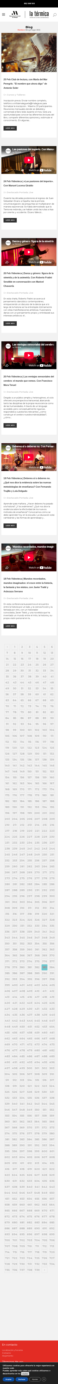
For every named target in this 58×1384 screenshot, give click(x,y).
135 (22, 759)
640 (29, 1186)
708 (14, 1246)
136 (29, 759)
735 (7, 1270)
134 (14, 759)
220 (29, 830)
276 (29, 878)
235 (37, 842)
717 (29, 1252)
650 (52, 1192)
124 (44, 747)
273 (7, 878)
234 (29, 842)
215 (45, 825)
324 (22, 919)
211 (14, 825)
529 (37, 1092)
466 (37, 1038)
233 (22, 842)
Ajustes (35, 1379)
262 (29, 866)
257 (44, 860)
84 (7, 718)
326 (37, 919)
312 (37, 908)
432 (44, 1008)
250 (44, 854)
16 (22, 658)
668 (29, 1210)
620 (37, 1169)
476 (7, 1050)
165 (37, 783)
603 (14, 1157)
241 (29, 848)
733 (44, 1264)
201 (44, 813)
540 (14, 1103)
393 (14, 979)
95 (37, 724)
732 (37, 1264)
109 (37, 735)
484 (15, 1056)
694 (14, 1234)
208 (44, 819)
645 (14, 1192)
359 (22, 949)
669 (37, 1210)
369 (44, 955)
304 (29, 902)
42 (7, 682)
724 (29, 1258)
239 (14, 848)
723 (22, 1258)
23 (22, 664)
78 (14, 712)
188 (52, 801)
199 (29, 813)
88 (37, 718)
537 (44, 1097)
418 (44, 997)
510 (52, 1074)
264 (44, 866)
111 (52, 735)
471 (22, 1044)
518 (7, 1086)
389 (37, 973)
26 (44, 664)
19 (44, 658)
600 (44, 1151)
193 (37, 807)
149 (22, 771)
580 (52, 1133)
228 (37, 836)
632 (22, 1181)
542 (29, 1103)
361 (37, 949)
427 (7, 1008)
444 (30, 1020)
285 (44, 884)
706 (52, 1240)
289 (22, 890)
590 (22, 1145)
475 (52, 1044)
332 (29, 925)
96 (44, 724)
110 (44, 735)
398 (52, 979)
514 (29, 1080)
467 (44, 1038)
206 (29, 819)
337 (14, 931)
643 (52, 1186)
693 (7, 1234)
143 (29, 765)
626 (29, 1175)
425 (44, 1003)
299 (44, 896)
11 (37, 652)
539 (7, 1103)
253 (14, 860)
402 (29, 985)
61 (44, 694)
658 (7, 1204)
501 (37, 1068)
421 (14, 1003)
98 (7, 730)
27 (52, 664)
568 (14, 1127)
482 (52, 1050)
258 (52, 860)
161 (7, 783)
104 (52, 730)
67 (37, 700)
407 (14, 991)
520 (22, 1086)
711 (37, 1246)
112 (7, 741)
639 (22, 1186)
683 (37, 1222)
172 (37, 789)
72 (22, 706)
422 (22, 1003)
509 (44, 1074)
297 (29, 896)
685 (52, 1222)
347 (37, 937)
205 (22, 819)
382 (37, 967)
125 (52, 747)
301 (7, 902)
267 (14, 872)
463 (14, 1038)
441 (7, 1020)
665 (7, 1210)
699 (51, 1234)
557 (37, 1115)
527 (22, 1092)
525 (7, 1092)
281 (15, 884)
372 (14, 961)
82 (44, 712)
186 (37, 801)
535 (29, 1097)
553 (7, 1115)
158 (37, 777)
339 (29, 931)
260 (14, 866)
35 (7, 676)
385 (7, 973)
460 (44, 1032)
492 (22, 1062)
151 (37, 771)
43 (14, 682)
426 (52, 1003)
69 (52, 700)
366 (22, 955)
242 (37, 848)
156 (22, 777)
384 (52, 967)
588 (7, 1145)
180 (44, 795)
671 (52, 1210)
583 (22, 1139)
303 (22, 902)
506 (22, 1074)
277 (37, 878)
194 (44, 807)
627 (37, 1175)
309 (14, 908)
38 (29, 676)
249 (37, 854)
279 (51, 878)
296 (22, 896)
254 (22, 860)
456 (14, 1032)
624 (14, 1175)
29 (14, 670)
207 (37, 819)
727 (51, 1258)
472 (29, 1044)
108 (29, 735)
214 (37, 825)
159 (45, 777)
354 (37, 943)
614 (44, 1163)
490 (7, 1062)
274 (14, 878)
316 (15, 914)
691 (44, 1228)
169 (15, 789)
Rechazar (21, 1379)
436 (22, 1014)
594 (51, 1145)
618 (22, 1169)
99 (14, 730)
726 (44, 1258)
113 (14, 741)
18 (37, 658)
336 (7, 931)
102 (37, 730)
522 (37, 1086)
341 (44, 931)
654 (29, 1198)
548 (22, 1109)
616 (7, 1169)
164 (29, 783)
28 (7, 670)
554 (14, 1115)
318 (29, 914)
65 (22, 700)
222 (44, 830)
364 (7, 955)
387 (22, 973)
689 (29, 1228)
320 (44, 914)
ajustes (25, 1373)
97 (52, 724)
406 (7, 991)
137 (37, 759)
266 (7, 872)
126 (7, 753)
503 (52, 1068)
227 (29, 836)
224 (7, 836)
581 (7, 1139)
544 (44, 1103)
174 (52, 789)
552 (52, 1109)
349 (52, 937)
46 (37, 682)
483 (7, 1056)
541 (22, 1103)
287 (7, 890)
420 (7, 1003)
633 (29, 1181)
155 (15, 777)
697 (37, 1234)
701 (14, 1240)
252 (7, 860)
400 (15, 985)
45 (29, 682)
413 (7, 997)
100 (22, 730)
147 (7, 771)
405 (52, 985)
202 (52, 813)
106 (14, 735)
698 (44, 1234)
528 (29, 1092)
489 (52, 1056)
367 (29, 955)
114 (22, 741)
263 (37, 866)
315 (7, 914)
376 (44, 961)
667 (22, 1210)
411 (44, 991)
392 (7, 979)
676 (37, 1216)
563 (29, 1121)
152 (45, 771)
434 (7, 1014)
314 (52, 908)
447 (52, 1020)
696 (29, 1234)
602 (7, 1157)
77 (7, 712)
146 (52, 765)
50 (14, 688)
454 (52, 1026)
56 (7, 694)
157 (30, 777)
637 (7, 1186)
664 (52, 1204)
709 (22, 1246)
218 (15, 830)
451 (29, 1026)
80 (29, 712)
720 (52, 1252)
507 (29, 1074)
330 (14, 925)
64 (14, 700)
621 (44, 1169)
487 (37, 1056)
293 (52, 890)
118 (52, 741)
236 (44, 842)
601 (52, 1151)
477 (14, 1050)
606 (37, 1157)
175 (7, 795)
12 (44, 652)
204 (14, 819)
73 (29, 706)
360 (29, 949)
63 (7, 700)
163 (22, 783)
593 (44, 1145)
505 (14, 1074)
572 (44, 1127)
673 (14, 1216)
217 (7, 830)
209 (52, 819)
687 (14, 1228)
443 (22, 1020)
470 (14, 1044)
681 (22, 1222)
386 (14, 973)
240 (22, 848)
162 (15, 783)
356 (52, 943)
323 (14, 919)
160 (52, 777)
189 (7, 807)
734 (52, 1264)
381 (29, 967)
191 (22, 807)
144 (37, 765)
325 (29, 919)
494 (37, 1062)
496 (52, 1062)
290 (29, 890)
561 (15, 1121)
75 (44, 706)
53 (37, 688)
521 (30, 1086)
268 (22, 872)
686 (7, 1228)
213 (29, 825)
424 (37, 1003)
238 (7, 848)
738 (29, 1270)
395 (29, 979)
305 (37, 902)
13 (52, 652)
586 (44, 1139)
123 (37, 747)
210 (7, 825)
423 (29, 1003)
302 (14, 902)
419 (52, 997)
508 (37, 1074)
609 (7, 1163)
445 (37, 1020)
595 (7, 1151)
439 (44, 1014)
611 (22, 1163)
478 (22, 1050)
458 (29, 1032)
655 (37, 1198)
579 (44, 1133)
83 (52, 712)
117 (44, 741)
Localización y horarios (12, 1350)
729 (14, 1264)
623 (7, 1175)
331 (22, 925)
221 (37, 830)
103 (44, 730)
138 (44, 759)
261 (22, 866)
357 (7, 949)
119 (7, 747)
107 (22, 735)
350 (7, 943)
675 (29, 1216)
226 (22, 836)
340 (37, 931)
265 (52, 866)
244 (52, 848)
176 (15, 795)
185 (30, 801)
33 (44, 670)
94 (29, 724)
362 (44, 949)
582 (14, 1139)
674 (22, 1216)
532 (7, 1097)
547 (14, 1109)
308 (7, 908)
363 (52, 949)
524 (51, 1086)
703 (29, 1240)
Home (21, 30)
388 (29, 973)
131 (44, 753)
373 (22, 961)
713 (52, 1246)
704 (37, 1240)
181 (52, 795)
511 (7, 1080)
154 (7, 777)
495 (44, 1062)
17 (29, 658)
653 (22, 1198)
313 (45, 908)
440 (52, 1014)
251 (52, 854)
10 (29, 652)
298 (37, 896)
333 (37, 925)
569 (22, 1127)
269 (29, 872)
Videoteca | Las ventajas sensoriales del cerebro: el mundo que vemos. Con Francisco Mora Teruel (29, 380)
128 (22, 753)
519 (15, 1086)
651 (7, 1198)
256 (37, 860)
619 (29, 1169)
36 (14, 676)
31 (29, 670)
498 (14, 1068)
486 (29, 1056)
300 (52, 896)
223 (52, 830)
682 (29, 1222)
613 (37, 1163)
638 (14, 1186)
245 (7, 854)
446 (44, 1020)
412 (52, 991)
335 (52, 925)
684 (44, 1222)
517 (52, 1080)
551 (44, 1109)
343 (7, 937)
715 (15, 1252)
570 (29, 1127)
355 (44, 943)
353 (29, 943)
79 (22, 712)
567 (7, 1127)
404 (44, 985)
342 (52, 931)
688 (22, 1228)
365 (14, 955)
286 (51, 884)
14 (7, 658)
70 (7, 706)
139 (52, 759)
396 (37, 979)
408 (22, 991)
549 (29, 1109)
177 (22, 795)
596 (14, 1151)
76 (52, 706)
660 (22, 1204)
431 (37, 1008)
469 (7, 1044)
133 (7, 759)
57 (14, 694)
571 (37, 1127)
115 (29, 741)
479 (29, 1050)
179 (37, 795)
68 (44, 700)
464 (22, 1038)
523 (44, 1086)
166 (44, 783)
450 (22, 1026)
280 (7, 884)
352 (22, 943)
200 (37, 813)
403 (37, 985)
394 (22, 979)
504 (7, 1074)
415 (22, 997)
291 (37, 890)
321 (52, 914)
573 (52, 1127)
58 (22, 694)
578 (37, 1133)
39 (37, 676)
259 (7, 866)
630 (7, 1181)
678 (51, 1216)
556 (29, 1115)
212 (22, 825)
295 (14, 896)
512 (15, 1080)
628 (44, 1175)
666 (14, 1210)
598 (29, 1151)
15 (15, 658)
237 (52, 842)
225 (14, 836)
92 (14, 724)
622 (51, 1169)
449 (15, 1026)
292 (44, 890)
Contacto (6, 1353)
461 (52, 1032)
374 (29, 961)
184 (22, 801)
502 (44, 1068)
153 (52, 771)
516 (45, 1080)
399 (7, 985)
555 (22, 1115)
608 (52, 1157)
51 (22, 688)
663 (44, 1204)
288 (14, 890)
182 (7, 801)
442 (15, 1020)
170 (22, 789)
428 (14, 1008)
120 (14, 747)
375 (37, 961)
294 (7, 896)
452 (37, 1026)
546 (7, 1109)
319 (37, 914)
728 (7, 1264)
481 (44, 1050)
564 (37, 1121)
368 (37, 955)
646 (22, 1192)
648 (37, 1192)
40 (44, 676)
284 (37, 884)
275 (22, 878)
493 (29, 1062)
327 (44, 919)
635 (44, 1181)
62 (52, 694)
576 (22, 1133)
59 (29, 694)
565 (44, 1121)
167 (52, 783)
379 (14, 967)
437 (29, 1014)
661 (29, 1204)
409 (29, 991)
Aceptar (8, 1379)
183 (15, 801)
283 (29, 884)
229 (44, 836)
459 (37, 1032)
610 (14, 1163)
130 (37, 753)
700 (7, 1240)
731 (29, 1264)
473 (37, 1044)
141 (15, 765)
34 (52, 670)
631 (15, 1181)
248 (29, 854)
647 (29, 1192)
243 (44, 848)
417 (37, 997)
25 (37, 664)
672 (7, 1216)
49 (7, 688)
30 (22, 670)
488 (44, 1056)
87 (29, 718)
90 (52, 718)
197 (15, 813)
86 (22, 718)
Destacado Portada (17, 192)
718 (37, 1252)
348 (44, 937)
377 (52, 961)
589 (14, 1145)
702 (22, 1240)
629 (51, 1175)
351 (15, 943)
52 (29, 688)
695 (22, 1234)
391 (52, 973)
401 (22, 985)
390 (44, 973)
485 (22, 1056)
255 (29, 860)
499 (22, 1068)
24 (29, 664)
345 (22, 937)
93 (22, 724)
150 (29, 771)
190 (14, 807)
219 (22, 830)
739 (37, 1270)
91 (7, 724)
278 (44, 878)
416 (29, 997)
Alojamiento (7, 1356)
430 (29, 1008)
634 (37, 1181)
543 (37, 1103)
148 (14, 771)
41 (52, 676)
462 (7, 1038)
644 (7, 1192)
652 (14, 1198)
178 (29, 795)
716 (22, 1252)
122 (29, 747)
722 (14, 1258)
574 (7, 1133)
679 (7, 1222)
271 (44, 872)
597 (22, 1151)
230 (51, 836)
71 (14, 706)
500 (29, 1068)
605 (29, 1157)
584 (29, 1139)
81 (37, 712)
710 (29, 1246)
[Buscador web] (54, 14)
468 (52, 1038)
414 (14, 997)
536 (37, 1097)
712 (44, 1246)
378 (7, 967)
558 (44, 1115)
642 (44, 1186)
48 (52, 682)
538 (52, 1097)
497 (7, 1068)
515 (37, 1080)
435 (14, 1014)
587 (52, 1139)
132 (52, 753)
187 (44, 801)
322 (7, 919)
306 (44, 902)
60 (37, 694)
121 (22, 747)
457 (22, 1032)
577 (29, 1133)
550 (37, 1109)
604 (22, 1157)
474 (44, 1044)
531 (52, 1092)
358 (14, 949)
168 (7, 789)
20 (52, 658)
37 (22, 676)
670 (44, 1210)
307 (51, 902)
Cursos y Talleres (16, 95)
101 (30, 730)
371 (7, 961)
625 (22, 1175)
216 (52, 825)
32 (37, 670)
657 (52, 1198)
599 (37, 1151)
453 (44, 1026)
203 (7, 819)
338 (22, 931)
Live (31, 192)
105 (7, 735)
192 (29, 807)
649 (44, 1192)
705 (44, 1240)
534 (22, 1097)
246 (14, 854)
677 (44, 1216)
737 (22, 1270)
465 (29, 1038)
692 (51, 1228)
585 (37, 1139)
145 (44, 765)
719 (44, 1252)
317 (22, 914)
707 (7, 1246)
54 (44, 688)
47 (44, 682)
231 (7, 842)
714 (7, 1252)
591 (30, 1145)
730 (22, 1264)
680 (14, 1222)
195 (52, 807)
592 (37, 1145)
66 (29, 700)
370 (51, 955)
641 (37, 1186)
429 (22, 1008)
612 (29, 1163)
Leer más (10, 128)
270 (37, 872)
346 (29, 937)
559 (52, 1115)
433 (51, 1008)
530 (44, 1092)
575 (14, 1133)
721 (7, 1258)
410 (37, 991)
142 (22, 765)
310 (22, 908)
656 (44, 1198)
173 (44, 789)
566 (52, 1121)
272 (51, 872)
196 (7, 813)
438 (37, 1014)
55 (52, 688)
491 (14, 1062)
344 (14, 937)
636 (52, 1181)
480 (37, 1050)
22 (14, 664)
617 (15, 1169)
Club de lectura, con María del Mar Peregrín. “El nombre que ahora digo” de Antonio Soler (25, 83)
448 (7, 1026)
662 (37, 1204)
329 (7, 925)
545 (52, 1103)
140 (7, 765)
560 (7, 1121)
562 (22, 1121)
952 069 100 (29, 3)
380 (22, 967)
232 (14, 842)
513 (22, 1080)
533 (14, 1097)
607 (44, 1157)
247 (22, 854)
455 (7, 1032)
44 (22, 682)
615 (52, 1163)
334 (44, 925)
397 (44, 979)
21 (7, 664)
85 (14, 718)
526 (14, 1092)
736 (14, 1270)
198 (22, 813)
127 (15, 753)
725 (37, 1258)
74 (37, 706)
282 (22, 884)
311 (29, 908)
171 (29, 789)
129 (29, 753)
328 (52, 919)
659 (14, 1204)
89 (44, 718)
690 (37, 1228)
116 (37, 741)
